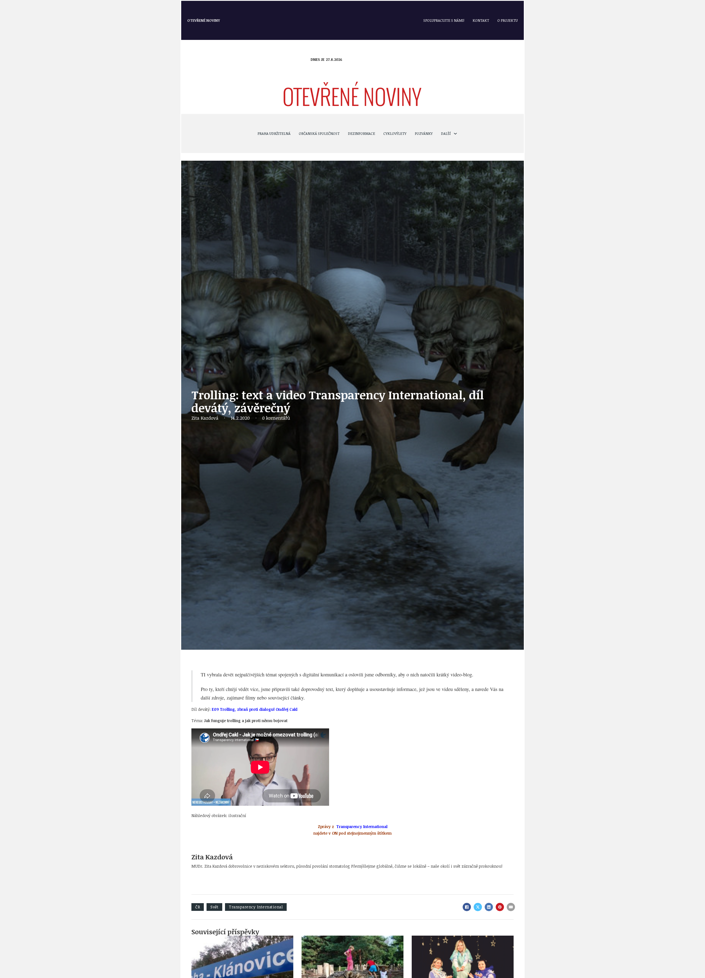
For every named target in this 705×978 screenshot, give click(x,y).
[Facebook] (467, 907)
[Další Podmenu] (455, 133)
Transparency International (256, 906)
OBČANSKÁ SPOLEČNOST (319, 133)
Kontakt (481, 20)
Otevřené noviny (203, 20)
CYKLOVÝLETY (394, 133)
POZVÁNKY (424, 133)
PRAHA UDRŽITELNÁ (274, 133)
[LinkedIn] (489, 907)
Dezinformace (361, 133)
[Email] (511, 907)
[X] (478, 907)
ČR (197, 906)
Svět (214, 906)
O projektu (507, 20)
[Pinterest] (500, 907)
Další (446, 133)
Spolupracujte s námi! (443, 20)
